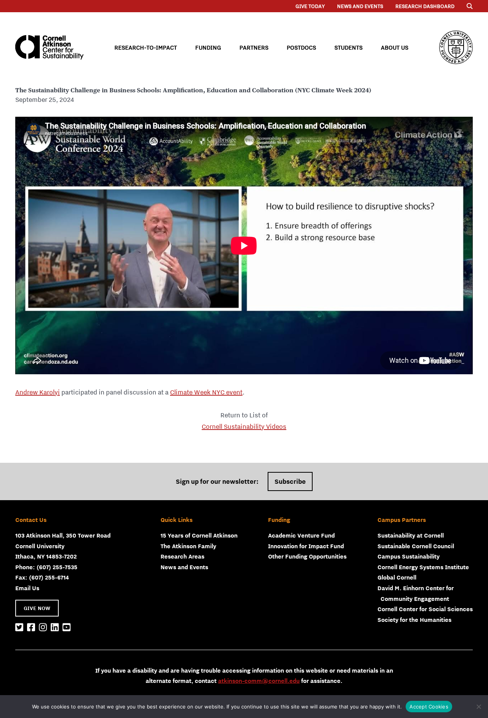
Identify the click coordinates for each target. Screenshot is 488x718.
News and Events (360, 6)
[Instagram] (43, 628)
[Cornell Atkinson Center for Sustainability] (49, 47)
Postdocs (301, 47)
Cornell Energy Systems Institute (423, 567)
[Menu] (470, 6)
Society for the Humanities (414, 619)
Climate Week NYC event (206, 392)
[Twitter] (19, 628)
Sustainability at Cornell (410, 535)
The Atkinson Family (188, 546)
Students (348, 47)
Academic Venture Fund (301, 535)
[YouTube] (67, 628)
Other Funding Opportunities (307, 556)
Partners (253, 47)
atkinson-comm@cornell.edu (259, 680)
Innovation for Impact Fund (306, 546)
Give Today (310, 6)
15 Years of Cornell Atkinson (199, 535)
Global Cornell (396, 577)
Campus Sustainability (408, 556)
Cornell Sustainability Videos (244, 426)
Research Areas (182, 556)
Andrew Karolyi (37, 392)
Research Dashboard (424, 6)
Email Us (27, 588)
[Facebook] (31, 628)
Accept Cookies (428, 707)
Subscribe (290, 481)
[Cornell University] (456, 47)
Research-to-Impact (145, 47)
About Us (394, 47)
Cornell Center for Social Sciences (425, 609)
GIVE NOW (37, 608)
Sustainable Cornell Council (415, 546)
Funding (208, 47)
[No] (478, 706)
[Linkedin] (55, 628)
